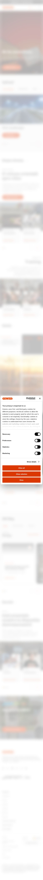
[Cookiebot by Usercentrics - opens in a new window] (26, 398)
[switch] (38, 440)
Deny (21, 480)
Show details (31, 462)
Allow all (21, 468)
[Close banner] (40, 398)
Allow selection (21, 474)
